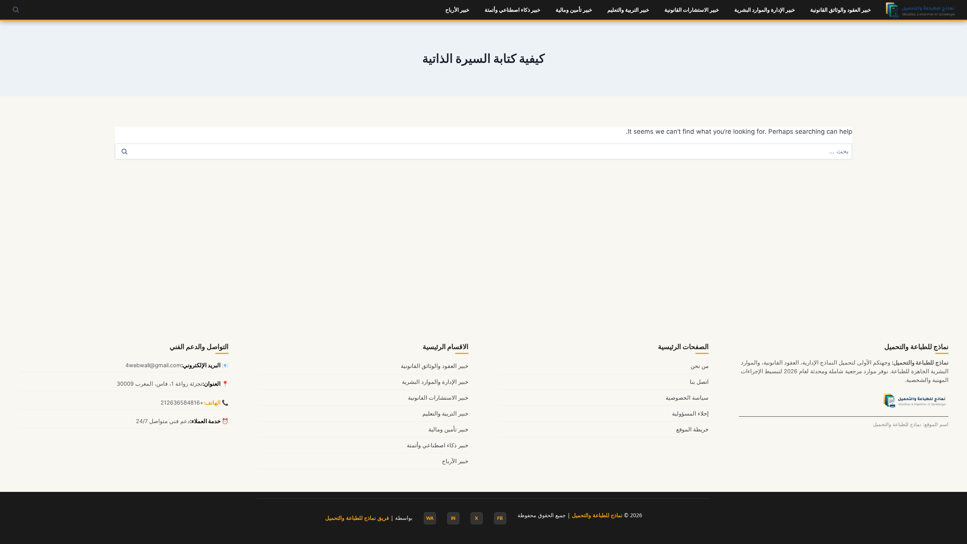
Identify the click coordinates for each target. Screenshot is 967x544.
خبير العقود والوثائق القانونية (840, 9)
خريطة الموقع (692, 429)
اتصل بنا (699, 382)
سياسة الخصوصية (687, 397)
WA (430, 518)
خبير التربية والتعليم (628, 9)
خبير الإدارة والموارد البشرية (764, 9)
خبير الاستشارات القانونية (691, 9)
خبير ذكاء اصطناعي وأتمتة (513, 9)
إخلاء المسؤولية (690, 413)
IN (453, 518)
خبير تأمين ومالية (574, 9)
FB (500, 518)
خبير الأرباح (457, 9)
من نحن (699, 366)
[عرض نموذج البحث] (16, 10)
